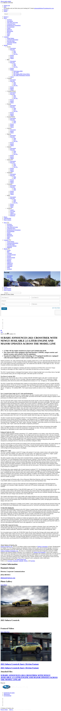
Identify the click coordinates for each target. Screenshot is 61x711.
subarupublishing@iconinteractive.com (44, 8)
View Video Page (5, 632)
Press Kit (12, 49)
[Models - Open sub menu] (9, 249)
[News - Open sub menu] (8, 223)
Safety (8, 34)
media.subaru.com (21, 559)
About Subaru (10, 38)
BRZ (8, 252)
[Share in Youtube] (5, 323)
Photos (5, 217)
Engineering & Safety (9, 692)
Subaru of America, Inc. (7, 546)
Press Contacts (7, 220)
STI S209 (12, 211)
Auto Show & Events (12, 22)
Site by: (11, 709)
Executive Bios (11, 41)
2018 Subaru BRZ (18, 71)
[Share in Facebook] (5, 322)
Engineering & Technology (14, 25)
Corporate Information (12, 39)
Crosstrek (9, 253)
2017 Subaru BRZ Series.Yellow (21, 74)
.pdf (2, 332)
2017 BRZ (16, 72)
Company (6, 36)
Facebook (10, 561)
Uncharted (9, 266)
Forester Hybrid (11, 257)
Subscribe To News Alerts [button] (7, 294)
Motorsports (10, 31)
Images (12, 57)
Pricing (9, 32)
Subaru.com (7, 5)
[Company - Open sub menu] (10, 240)
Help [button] (5, 7)
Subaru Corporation (43, 546)
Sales (8, 35)
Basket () (6, 9)
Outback (9, 262)
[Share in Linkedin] (5, 319)
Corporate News (11, 24)
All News (9, 19)
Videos (12, 58)
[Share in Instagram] (5, 328)
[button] (1, 330)
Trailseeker (9, 264)
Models (6, 45)
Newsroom (13, 48)
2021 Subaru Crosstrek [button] (10, 620)
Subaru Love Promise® (40, 552)
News (5, 18)
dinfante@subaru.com (8, 578)
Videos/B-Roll (7, 218)
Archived (9, 269)
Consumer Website (11, 42)
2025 (14, 109)
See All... (15, 54)
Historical (9, 29)
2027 (14, 51)
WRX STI (12, 214)
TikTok (26, 561)
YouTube (32, 561)
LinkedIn (21, 561)
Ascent (8, 250)
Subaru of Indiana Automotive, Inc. (9, 550)
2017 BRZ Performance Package (21, 75)
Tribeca (12, 212)
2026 (14, 52)
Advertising (10, 21)
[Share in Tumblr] (4, 326)
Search (2, 14)
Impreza (9, 260)
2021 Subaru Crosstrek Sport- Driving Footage (20, 664)
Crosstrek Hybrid (11, 254)
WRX (8, 267)
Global (8, 28)
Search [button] (5, 11)
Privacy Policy (4, 709)
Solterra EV (10, 263)
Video (11, 207)
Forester (9, 256)
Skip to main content (6, 1)
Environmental (10, 26)
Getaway (9, 259)
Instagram (15, 561)
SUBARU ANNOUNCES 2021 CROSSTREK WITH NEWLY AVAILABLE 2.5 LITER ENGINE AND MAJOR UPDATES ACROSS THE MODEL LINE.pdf (29, 677)
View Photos (4, 584)
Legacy (12, 209)
